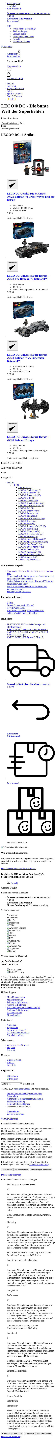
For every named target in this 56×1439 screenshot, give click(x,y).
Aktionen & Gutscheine (17, 1010)
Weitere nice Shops (15, 1114)
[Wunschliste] (9, 71)
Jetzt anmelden (13, 56)
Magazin (11, 1047)
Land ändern (28, 1084)
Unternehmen (13, 1111)
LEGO (16, 485)
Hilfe (9, 26)
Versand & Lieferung (16, 1005)
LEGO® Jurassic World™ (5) (32, 526)
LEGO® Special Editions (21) (32, 539)
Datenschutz (12, 1096)
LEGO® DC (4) (25, 508)
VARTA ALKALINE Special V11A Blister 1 (27, 632)
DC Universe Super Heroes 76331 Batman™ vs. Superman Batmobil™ (27, 358)
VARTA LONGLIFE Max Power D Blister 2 (27, 629)
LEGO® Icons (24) (27, 521)
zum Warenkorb (14, 8)
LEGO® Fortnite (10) (28, 513)
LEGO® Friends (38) (28, 516)
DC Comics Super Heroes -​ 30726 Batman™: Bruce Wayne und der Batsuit (30, 196)
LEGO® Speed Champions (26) (33, 541)
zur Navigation (13, 3)
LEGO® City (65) (26, 498)
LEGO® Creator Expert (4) (31, 505)
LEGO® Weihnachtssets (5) (31, 554)
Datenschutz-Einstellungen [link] (19, 1106)
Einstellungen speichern (12, 1434)
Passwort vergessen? (16, 1030)
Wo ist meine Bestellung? (24, 28)
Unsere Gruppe (14, 1060)
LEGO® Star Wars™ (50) (30, 544)
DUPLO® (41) (25, 487)
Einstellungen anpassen (41, 1170)
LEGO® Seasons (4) (27, 536)
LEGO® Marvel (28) (28, 529)
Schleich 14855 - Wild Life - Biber (22, 613)
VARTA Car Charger (16, 634)
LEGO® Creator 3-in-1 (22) (31, 503)
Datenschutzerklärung (39, 1164)
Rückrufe (11, 1050)
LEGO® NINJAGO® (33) (30, 534)
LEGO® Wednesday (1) (29, 552)
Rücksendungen (20, 31)
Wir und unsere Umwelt (18, 1045)
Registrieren (12, 1027)
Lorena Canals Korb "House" (20, 605)
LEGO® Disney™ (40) (29, 510)
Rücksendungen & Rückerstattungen (23, 1007)
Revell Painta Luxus (16, 608)
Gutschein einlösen (15, 1035)
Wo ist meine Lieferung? (18, 1032)
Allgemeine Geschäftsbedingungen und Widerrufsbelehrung (25, 1100)
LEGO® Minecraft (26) (29, 531)
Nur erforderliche (21, 1170)
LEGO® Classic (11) (28, 500)
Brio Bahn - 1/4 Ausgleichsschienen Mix (25, 610)
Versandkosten (19, 34)
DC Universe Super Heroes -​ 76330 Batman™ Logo (28, 438)
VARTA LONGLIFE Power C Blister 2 (25, 637)
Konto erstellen (14, 66)
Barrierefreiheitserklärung (18, 1104)
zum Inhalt (12, 6)
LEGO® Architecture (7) (29, 490)
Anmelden (11, 1025)
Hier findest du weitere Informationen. (18, 868)
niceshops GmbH (22, 1089)
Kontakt (16, 39)
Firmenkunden (13, 1015)
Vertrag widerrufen (9, 1119)
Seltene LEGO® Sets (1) (29, 559)
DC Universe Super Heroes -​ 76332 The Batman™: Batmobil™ (28, 277)
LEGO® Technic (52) (28, 549)
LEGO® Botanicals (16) (29, 495)
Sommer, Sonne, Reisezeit (19, 591)
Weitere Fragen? (14, 1012)
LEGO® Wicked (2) (27, 557)
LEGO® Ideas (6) (26, 523)
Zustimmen (7, 1170)
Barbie (10, 603)
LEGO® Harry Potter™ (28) (31, 518)
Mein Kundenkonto (16, 997)
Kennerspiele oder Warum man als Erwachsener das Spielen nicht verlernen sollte (30, 577)
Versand (13, 21)
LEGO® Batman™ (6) (28, 492)
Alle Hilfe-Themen (21, 41)
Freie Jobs (11, 1065)
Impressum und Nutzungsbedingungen (24, 1093)
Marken (10, 482)
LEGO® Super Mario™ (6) (31, 547)
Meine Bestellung (15, 999)
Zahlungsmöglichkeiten (23, 36)
